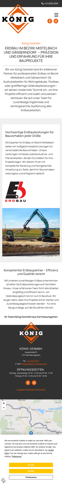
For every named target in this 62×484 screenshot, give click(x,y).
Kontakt (42, 389)
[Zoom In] (4, 403)
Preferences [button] (16, 456)
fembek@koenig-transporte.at (34, 364)
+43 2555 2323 (51, 3)
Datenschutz (32, 389)
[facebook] (49, 21)
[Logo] (18, 19)
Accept (31, 465)
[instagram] (56, 21)
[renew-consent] (3, 480)
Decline (31, 471)
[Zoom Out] (4, 407)
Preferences (31, 477)
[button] (49, 15)
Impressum (21, 389)
